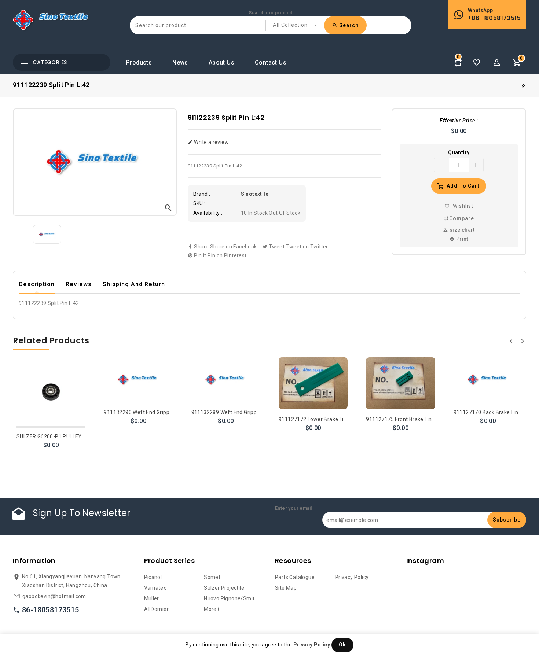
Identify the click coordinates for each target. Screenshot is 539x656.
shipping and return (134, 284)
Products (139, 62)
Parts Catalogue (295, 577)
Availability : (208, 213)
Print (461, 239)
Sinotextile (254, 194)
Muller (151, 598)
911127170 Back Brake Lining (490, 412)
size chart (461, 230)
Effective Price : (459, 121)
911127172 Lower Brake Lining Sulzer (325, 419)
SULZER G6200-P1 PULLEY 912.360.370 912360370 (79, 436)
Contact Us (270, 62)
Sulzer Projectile (224, 588)
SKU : (199, 203)
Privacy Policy (352, 577)
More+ (212, 609)
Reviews (79, 284)
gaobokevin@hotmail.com (54, 596)
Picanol (153, 577)
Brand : (201, 194)
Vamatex (155, 588)
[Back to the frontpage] (523, 86)
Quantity (458, 152)
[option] (47, 234)
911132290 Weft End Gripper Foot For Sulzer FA (162, 412)
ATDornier (156, 609)
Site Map (286, 588)
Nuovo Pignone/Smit (229, 598)
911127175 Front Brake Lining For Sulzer (415, 419)
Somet (212, 577)
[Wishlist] (476, 63)
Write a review (211, 142)
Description (37, 284)
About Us (221, 62)
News (180, 62)
